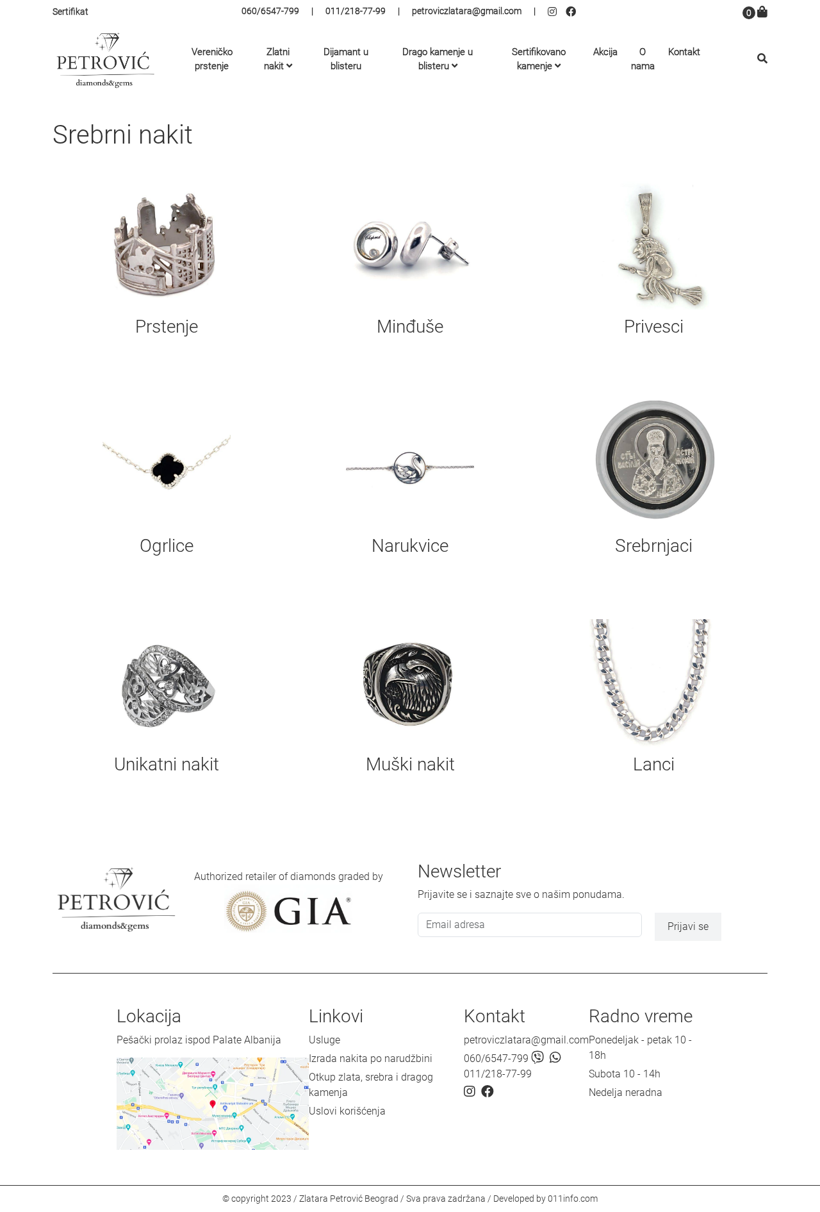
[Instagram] (557, 12)
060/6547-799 (270, 11)
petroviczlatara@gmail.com (466, 11)
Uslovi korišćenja (347, 1111)
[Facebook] (572, 12)
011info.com (573, 1198)
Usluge (324, 1040)
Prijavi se (688, 926)
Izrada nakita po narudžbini (370, 1058)
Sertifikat (70, 11)
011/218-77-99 (355, 11)
